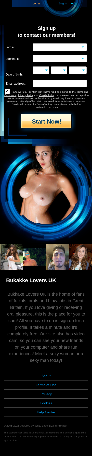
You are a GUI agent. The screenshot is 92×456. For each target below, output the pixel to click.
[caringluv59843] (80, 256)
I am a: (10, 47)
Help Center (46, 412)
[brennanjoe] (34, 256)
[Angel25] (57, 256)
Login (36, 3)
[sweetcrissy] (11, 256)
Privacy (46, 394)
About (46, 376)
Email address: (16, 83)
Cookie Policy (46, 95)
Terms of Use (46, 385)
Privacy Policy (25, 95)
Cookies (46, 403)
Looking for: (13, 59)
